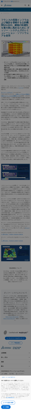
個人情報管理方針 (10, 397)
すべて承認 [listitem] (6, 407)
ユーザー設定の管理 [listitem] (8, 402)
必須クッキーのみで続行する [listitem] (8, 377)
